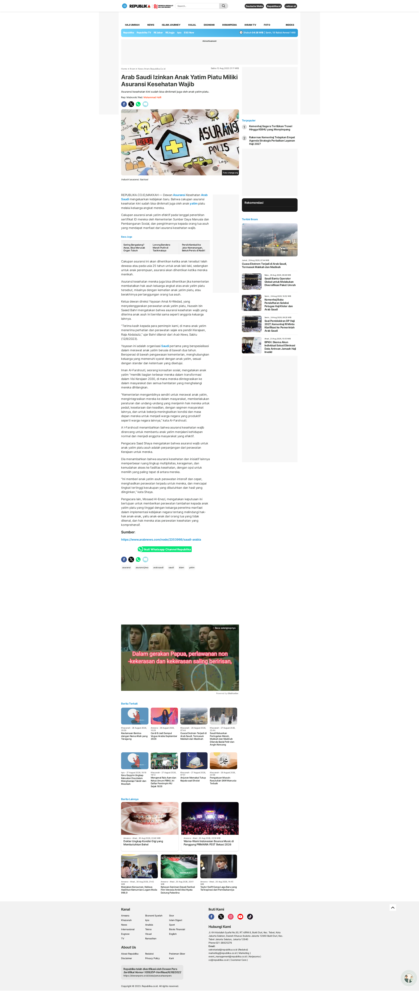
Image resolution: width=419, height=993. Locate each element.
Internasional (127, 929)
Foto (267, 24)
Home (124, 68)
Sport (172, 924)
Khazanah (126, 920)
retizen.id (291, 6)
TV (122, 938)
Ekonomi (209, 24)
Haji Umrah (132, 24)
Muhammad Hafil (152, 97)
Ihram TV (250, 24)
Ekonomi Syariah (153, 915)
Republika (128, 32)
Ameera (125, 915)
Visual (148, 933)
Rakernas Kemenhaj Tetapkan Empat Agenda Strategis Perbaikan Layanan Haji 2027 (272, 140)
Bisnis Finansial (177, 929)
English (173, 933)
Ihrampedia (229, 24)
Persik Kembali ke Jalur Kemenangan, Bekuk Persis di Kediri (193, 247)
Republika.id (274, 6)
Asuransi (179, 195)
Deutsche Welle (254, 6)
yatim (193, 203)
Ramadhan (150, 938)
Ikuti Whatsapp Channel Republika (167, 549)
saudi (171, 567)
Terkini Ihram (250, 219)
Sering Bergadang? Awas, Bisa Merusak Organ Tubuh (134, 247)
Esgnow (125, 933)
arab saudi (158, 567)
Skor (171, 915)
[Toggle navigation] (124, 6)
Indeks (290, 24)
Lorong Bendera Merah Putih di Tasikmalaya (161, 247)
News (150, 24)
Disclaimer (126, 958)
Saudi (165, 346)
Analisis (149, 924)
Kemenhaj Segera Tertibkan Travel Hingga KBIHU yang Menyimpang (270, 128)
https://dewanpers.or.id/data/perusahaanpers (147, 975)
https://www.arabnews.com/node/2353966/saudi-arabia (161, 539)
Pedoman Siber (177, 953)
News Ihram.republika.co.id (151, 68)
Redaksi (149, 953)
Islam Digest (175, 920)
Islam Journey (171, 24)
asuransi (126, 567)
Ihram (132, 68)
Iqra (147, 920)
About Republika (129, 953)
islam (181, 567)
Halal (192, 24)
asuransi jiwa (142, 567)
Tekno (148, 929)
